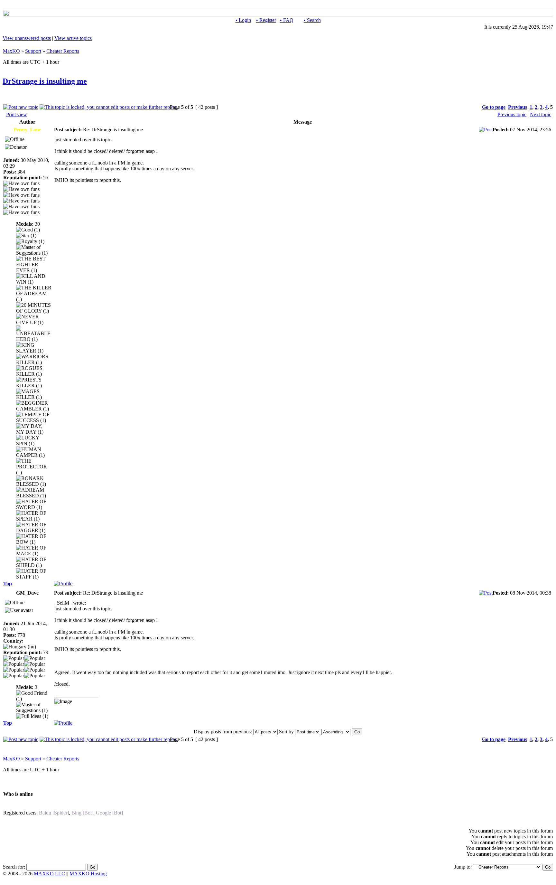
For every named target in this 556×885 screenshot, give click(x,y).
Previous (517, 107)
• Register (266, 20)
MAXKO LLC (49, 873)
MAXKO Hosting (88, 873)
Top (7, 583)
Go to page (493, 107)
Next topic (540, 114)
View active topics (73, 38)
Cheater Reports (62, 51)
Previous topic (511, 114)
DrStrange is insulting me (45, 81)
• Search (312, 20)
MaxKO (11, 51)
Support (33, 51)
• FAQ (286, 20)
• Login (243, 20)
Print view (16, 114)
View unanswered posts (27, 38)
